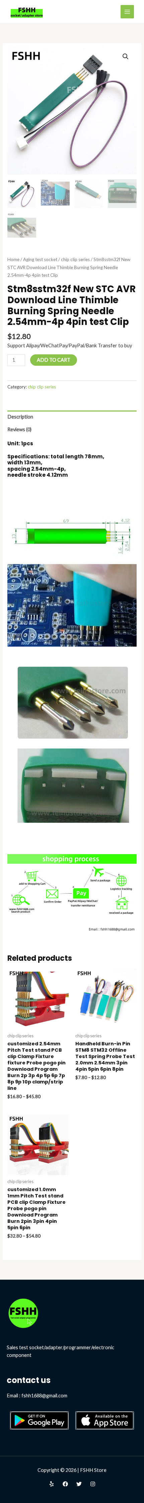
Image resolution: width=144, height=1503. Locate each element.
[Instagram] (92, 1484)
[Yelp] (51, 1484)
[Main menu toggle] (127, 11)
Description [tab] (20, 417)
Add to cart (53, 360)
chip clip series (75, 259)
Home (13, 259)
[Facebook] (65, 1484)
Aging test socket (40, 259)
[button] (126, 56)
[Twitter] (79, 1484)
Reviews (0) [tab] (19, 429)
